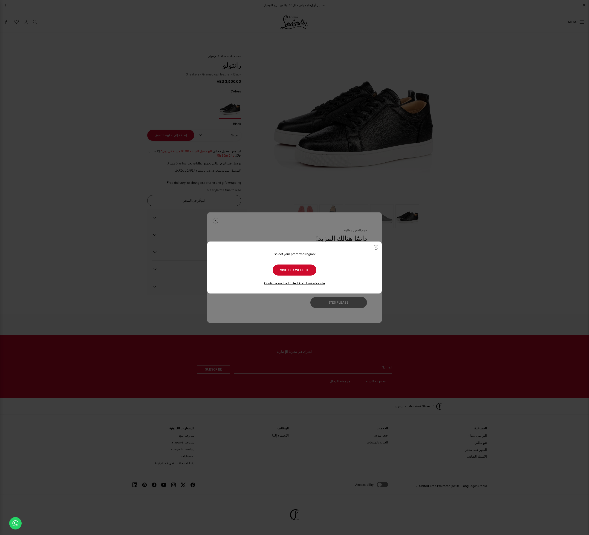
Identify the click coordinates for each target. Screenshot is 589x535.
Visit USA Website (294, 270)
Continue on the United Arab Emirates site (294, 283)
